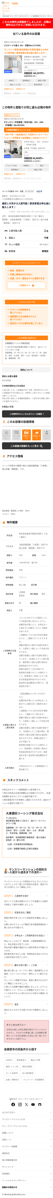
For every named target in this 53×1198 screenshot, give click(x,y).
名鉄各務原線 (25, 544)
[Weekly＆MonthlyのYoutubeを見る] (33, 1104)
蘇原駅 (32, 547)
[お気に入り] (18, 58)
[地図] (39, 191)
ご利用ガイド (24, 285)
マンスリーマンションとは (13, 1119)
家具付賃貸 (27, 1066)
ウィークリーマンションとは (14, 1126)
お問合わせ (20, 88)
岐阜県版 (15, 3)
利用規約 (6, 1173)
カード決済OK (12, 1073)
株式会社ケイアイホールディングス (27, 178)
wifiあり (9, 1060)
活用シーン (6, 1139)
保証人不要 (35, 1060)
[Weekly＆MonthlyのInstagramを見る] (20, 1104)
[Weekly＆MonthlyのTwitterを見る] (26, 1104)
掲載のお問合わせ (9, 1187)
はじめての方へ (8, 1112)
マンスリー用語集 (9, 1146)
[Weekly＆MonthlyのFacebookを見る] (13, 1104)
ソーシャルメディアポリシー (14, 1180)
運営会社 (6, 1153)
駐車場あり (21, 1060)
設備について (7, 1132)
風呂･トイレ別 (12, 1066)
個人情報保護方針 (9, 1160)
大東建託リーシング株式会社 (24, 93)
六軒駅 (36, 544)
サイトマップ (7, 1166)
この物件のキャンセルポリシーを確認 (26, 413)
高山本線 (22, 547)
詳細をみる (9, 88)
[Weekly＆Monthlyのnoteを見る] (40, 1104)
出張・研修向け (12, 1079)
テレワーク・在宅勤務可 (33, 1079)
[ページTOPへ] (49, 1194)
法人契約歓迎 (27, 1073)
